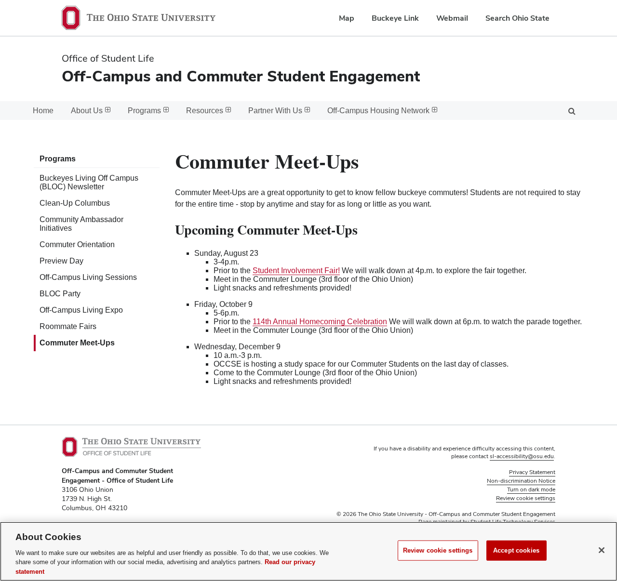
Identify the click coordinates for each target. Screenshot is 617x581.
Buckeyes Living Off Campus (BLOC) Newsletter (89, 182)
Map (346, 18)
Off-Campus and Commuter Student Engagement (241, 76)
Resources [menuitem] (204, 110)
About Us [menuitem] (87, 110)
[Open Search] (571, 110)
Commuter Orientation (77, 244)
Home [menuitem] (43, 110)
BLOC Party (60, 294)
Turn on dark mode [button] (531, 489)
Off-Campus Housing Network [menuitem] (378, 110)
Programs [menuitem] (144, 110)
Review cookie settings (438, 550)
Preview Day (61, 261)
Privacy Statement (532, 472)
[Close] (601, 550)
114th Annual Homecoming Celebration (320, 321)
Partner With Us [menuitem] (275, 110)
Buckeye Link (395, 18)
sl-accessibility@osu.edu (522, 456)
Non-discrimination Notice (521, 481)
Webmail (452, 18)
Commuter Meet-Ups (77, 343)
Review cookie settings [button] (525, 498)
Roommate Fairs (68, 326)
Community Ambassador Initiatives (81, 223)
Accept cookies (516, 550)
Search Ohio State (517, 18)
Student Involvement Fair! (296, 270)
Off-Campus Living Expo (81, 310)
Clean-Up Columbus (75, 203)
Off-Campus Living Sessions (88, 277)
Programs (58, 159)
